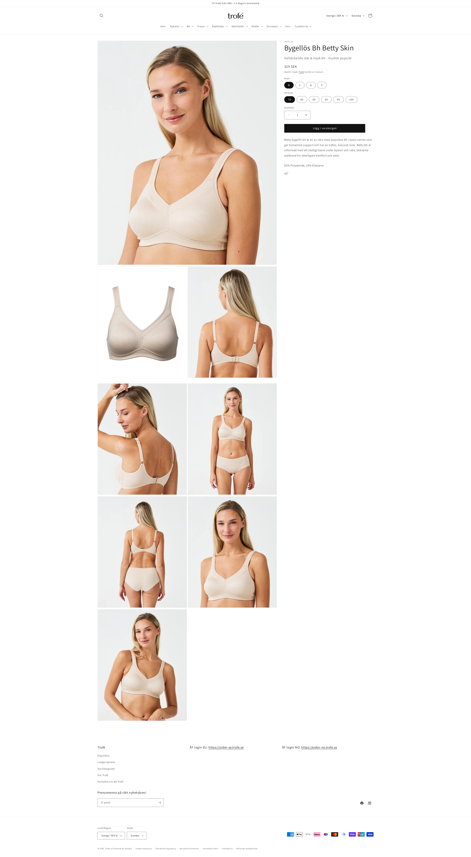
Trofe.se (109, 848)
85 (314, 99)
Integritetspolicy (144, 848)
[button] (102, 16)
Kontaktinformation (189, 848)
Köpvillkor (104, 755)
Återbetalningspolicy (166, 848)
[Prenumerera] (159, 802)
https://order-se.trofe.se (226, 747)
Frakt (301, 71)
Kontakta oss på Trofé (111, 781)
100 (351, 99)
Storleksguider (106, 768)
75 (289, 99)
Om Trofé (103, 775)
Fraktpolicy (227, 848)
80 (301, 99)
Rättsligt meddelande (246, 848)
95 (338, 99)
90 (326, 99)
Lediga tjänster (106, 762)
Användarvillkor (210, 848)
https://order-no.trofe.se (319, 747)
